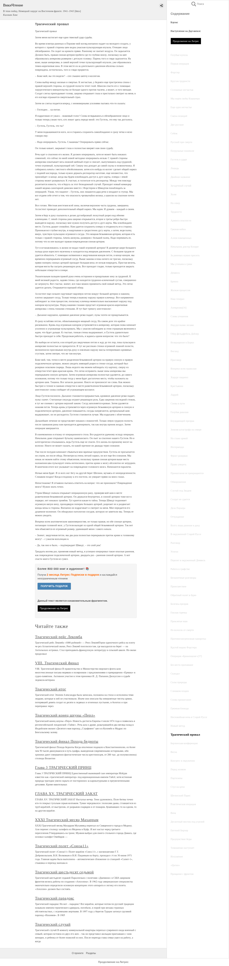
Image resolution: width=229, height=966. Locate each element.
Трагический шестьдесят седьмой (64, 871)
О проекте (77, 953)
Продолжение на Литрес (186, 41)
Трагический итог (50, 688)
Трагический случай (52, 924)
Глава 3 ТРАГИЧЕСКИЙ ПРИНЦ (63, 767)
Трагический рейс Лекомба (58, 636)
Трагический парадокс (54, 898)
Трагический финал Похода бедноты (66, 741)
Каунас (174, 22)
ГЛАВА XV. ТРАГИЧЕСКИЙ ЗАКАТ (66, 793)
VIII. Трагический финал (57, 662)
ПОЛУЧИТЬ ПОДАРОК (54, 586)
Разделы (91, 953)
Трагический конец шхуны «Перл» (65, 715)
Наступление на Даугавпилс (186, 31)
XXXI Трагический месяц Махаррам (66, 819)
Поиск (197, 4)
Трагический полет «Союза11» (61, 845)
